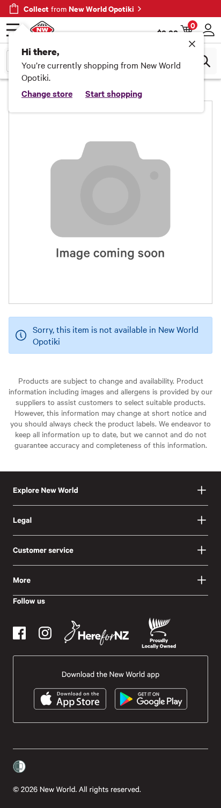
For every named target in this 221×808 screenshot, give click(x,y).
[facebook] (19, 633)
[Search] (204, 61)
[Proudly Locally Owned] (159, 633)
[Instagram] (45, 633)
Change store (46, 93)
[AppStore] (70, 699)
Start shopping (113, 93)
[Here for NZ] (96, 633)
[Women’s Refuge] (19, 766)
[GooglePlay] (151, 699)
